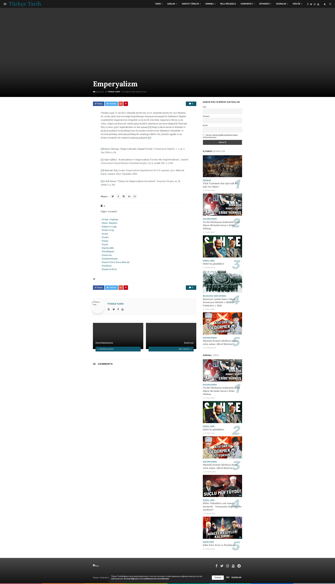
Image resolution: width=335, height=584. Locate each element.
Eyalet (105, 237)
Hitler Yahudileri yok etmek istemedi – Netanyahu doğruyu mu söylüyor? (222, 506)
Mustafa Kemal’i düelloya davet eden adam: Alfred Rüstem (220, 342)
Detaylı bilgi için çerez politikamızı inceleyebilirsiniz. (146, 579)
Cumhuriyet (247, 4)
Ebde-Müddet (109, 223)
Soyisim (206, 116)
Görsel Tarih (209, 260)
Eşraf (105, 244)
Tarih (158, 4)
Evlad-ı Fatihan (110, 219)
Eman (105, 240)
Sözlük (296, 4)
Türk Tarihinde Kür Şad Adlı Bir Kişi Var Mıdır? (220, 185)
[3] (149, 127)
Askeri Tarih (208, 542)
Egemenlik (108, 247)
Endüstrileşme (110, 258)
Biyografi (264, 4)
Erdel (105, 233)
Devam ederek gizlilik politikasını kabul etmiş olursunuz (220, 136)
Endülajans (108, 251)
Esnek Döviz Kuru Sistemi (116, 262)
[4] (149, 137)
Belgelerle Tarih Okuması (214, 296)
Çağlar (171, 4)
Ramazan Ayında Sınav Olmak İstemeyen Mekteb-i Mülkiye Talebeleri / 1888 (219, 302)
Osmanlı (209, 4)
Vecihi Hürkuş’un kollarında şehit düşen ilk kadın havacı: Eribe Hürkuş (221, 225)
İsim (204, 107)
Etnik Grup (108, 230)
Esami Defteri (109, 269)
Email (205, 125)
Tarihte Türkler (190, 4)
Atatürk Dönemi (210, 219)
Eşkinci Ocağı (109, 226)
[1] (109, 119)
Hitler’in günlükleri (213, 263)
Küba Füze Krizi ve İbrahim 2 (219, 545)
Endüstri (107, 265)
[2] (175, 123)
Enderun (107, 255)
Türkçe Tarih (114, 92)
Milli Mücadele (228, 4)
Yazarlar (281, 4)
